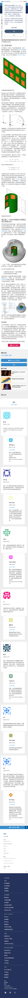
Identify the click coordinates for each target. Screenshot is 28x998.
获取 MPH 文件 (14, 345)
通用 (10, 355)
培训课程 (6, 919)
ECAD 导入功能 (21, 55)
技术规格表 (7, 883)
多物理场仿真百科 (8, 929)
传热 (5, 868)
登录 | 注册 (14, 404)
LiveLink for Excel (7, 860)
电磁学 (6, 355)
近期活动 (6, 941)
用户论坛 (6, 922)
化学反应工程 (7, 841)
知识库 (5, 955)
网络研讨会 (7, 936)
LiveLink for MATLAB (8, 863)
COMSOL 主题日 (8, 938)
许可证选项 (7, 885)
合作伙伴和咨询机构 (9, 958)
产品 (5, 880)
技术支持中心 (7, 950)
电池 (5, 848)
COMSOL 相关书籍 (8, 907)
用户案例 (6, 902)
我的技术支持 (7, 953)
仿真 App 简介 (7, 910)
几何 (2, 355)
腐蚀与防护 (6, 853)
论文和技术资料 (8, 905)
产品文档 (6, 960)
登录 (5, 980)
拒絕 (14, 35)
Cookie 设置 (7, 985)
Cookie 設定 (14, 27)
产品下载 (6, 963)
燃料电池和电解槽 (8, 843)
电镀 (5, 850)
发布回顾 (6, 890)
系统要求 (6, 888)
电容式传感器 (21, 49)
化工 (5, 839)
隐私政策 (6, 982)
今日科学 (6, 836)
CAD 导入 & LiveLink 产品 (9, 858)
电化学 (5, 846)
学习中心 (6, 916)
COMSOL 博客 (7, 927)
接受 (14, 31)
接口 (5, 856)
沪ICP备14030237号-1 (8, 987)
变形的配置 (4, 279)
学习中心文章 (17, 179)
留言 (14, 364)
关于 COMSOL (7, 969)
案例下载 (6, 897)
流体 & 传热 (7, 866)
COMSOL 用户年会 (8, 943)
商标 (5, 984)
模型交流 (6, 924)
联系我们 (6, 977)
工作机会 (6, 972)
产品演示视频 (7, 900)
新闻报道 (6, 974)
